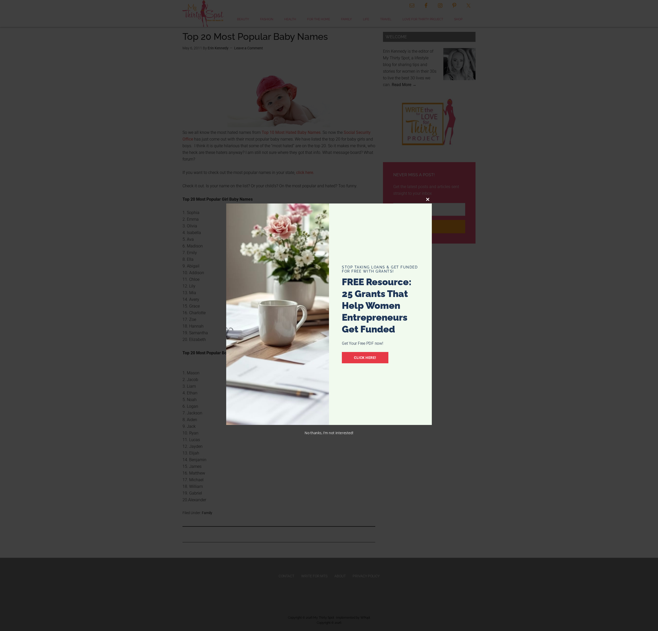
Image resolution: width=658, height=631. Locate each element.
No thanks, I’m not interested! (329, 432)
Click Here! (365, 358)
